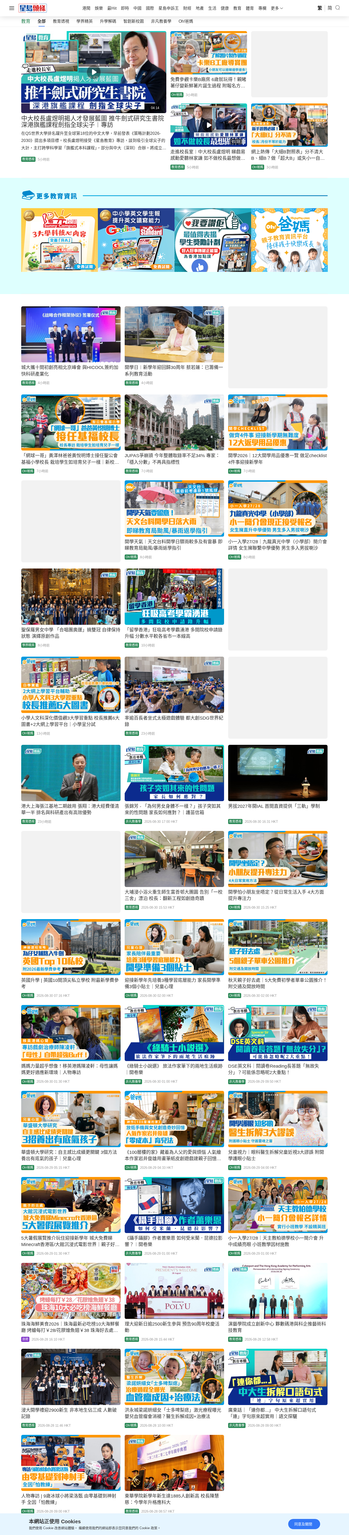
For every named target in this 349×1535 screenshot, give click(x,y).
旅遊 (25, 1339)
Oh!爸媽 (186, 21)
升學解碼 (108, 21)
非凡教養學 (161, 21)
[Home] (33, 7)
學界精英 (84, 21)
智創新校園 (133, 21)
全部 (42, 21)
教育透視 (61, 21)
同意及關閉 (303, 1524)
